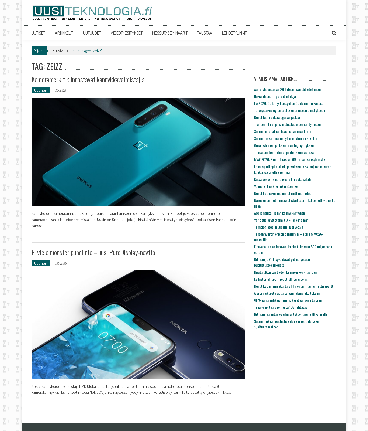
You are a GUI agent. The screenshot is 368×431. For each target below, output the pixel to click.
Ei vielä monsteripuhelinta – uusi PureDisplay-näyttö (93, 252)
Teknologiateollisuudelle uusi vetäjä (278, 227)
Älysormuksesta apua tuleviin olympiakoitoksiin (287, 293)
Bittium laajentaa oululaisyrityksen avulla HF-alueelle (290, 314)
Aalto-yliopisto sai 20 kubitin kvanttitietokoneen (287, 89)
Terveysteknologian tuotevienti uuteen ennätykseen (289, 110)
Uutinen (40, 90)
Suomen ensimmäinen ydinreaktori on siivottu (285, 138)
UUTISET (38, 33)
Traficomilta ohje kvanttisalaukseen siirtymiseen (287, 124)
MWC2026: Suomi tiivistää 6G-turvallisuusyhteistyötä (291, 159)
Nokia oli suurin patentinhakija (275, 96)
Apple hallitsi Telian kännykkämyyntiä (279, 213)
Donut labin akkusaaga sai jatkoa (277, 117)
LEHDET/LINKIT (234, 33)
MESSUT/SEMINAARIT (170, 33)
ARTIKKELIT (64, 33)
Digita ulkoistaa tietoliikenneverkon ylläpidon (285, 272)
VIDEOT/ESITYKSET (127, 33)
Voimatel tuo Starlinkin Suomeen (276, 186)
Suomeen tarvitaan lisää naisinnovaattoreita (284, 131)
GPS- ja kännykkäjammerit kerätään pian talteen (288, 300)
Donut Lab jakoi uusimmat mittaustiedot (282, 193)
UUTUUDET (92, 33)
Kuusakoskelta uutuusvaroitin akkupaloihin (283, 179)
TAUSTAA (204, 33)
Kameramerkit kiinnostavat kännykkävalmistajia (88, 79)
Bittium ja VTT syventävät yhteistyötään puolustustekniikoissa (282, 262)
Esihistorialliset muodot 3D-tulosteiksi (281, 279)
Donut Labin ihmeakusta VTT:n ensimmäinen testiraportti (294, 286)
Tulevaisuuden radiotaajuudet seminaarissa (284, 152)
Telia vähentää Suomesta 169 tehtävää (280, 307)
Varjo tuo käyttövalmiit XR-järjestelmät (281, 220)
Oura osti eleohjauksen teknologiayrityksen (284, 145)
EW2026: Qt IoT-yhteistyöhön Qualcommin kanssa (288, 103)
